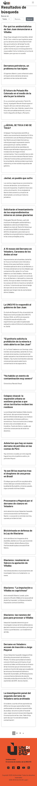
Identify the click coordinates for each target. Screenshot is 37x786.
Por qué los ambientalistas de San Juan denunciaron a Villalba (18, 29)
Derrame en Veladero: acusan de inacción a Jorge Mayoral (18, 647)
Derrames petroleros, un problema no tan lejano (16, 67)
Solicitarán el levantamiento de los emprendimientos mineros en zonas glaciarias (18, 212)
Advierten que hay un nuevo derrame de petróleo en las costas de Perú (18, 446)
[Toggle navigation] (32, 2)
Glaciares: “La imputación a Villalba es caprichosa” (18, 589)
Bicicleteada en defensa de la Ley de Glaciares (18, 532)
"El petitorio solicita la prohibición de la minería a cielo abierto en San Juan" (17, 341)
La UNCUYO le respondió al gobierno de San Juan (17, 306)
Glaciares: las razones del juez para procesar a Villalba (18, 616)
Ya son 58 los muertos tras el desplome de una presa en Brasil (17, 473)
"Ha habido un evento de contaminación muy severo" (18, 377)
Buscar (29, 19)
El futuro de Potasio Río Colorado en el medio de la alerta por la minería (17, 93)
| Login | (25, 780)
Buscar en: (5, 16)
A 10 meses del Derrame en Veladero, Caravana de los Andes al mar (18, 251)
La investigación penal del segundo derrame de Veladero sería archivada (17, 696)
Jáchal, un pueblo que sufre (18, 178)
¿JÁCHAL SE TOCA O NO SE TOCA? (18, 126)
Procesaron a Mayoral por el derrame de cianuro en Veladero (18, 503)
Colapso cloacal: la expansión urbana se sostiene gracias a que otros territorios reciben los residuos (18, 401)
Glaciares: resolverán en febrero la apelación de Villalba (16, 563)
